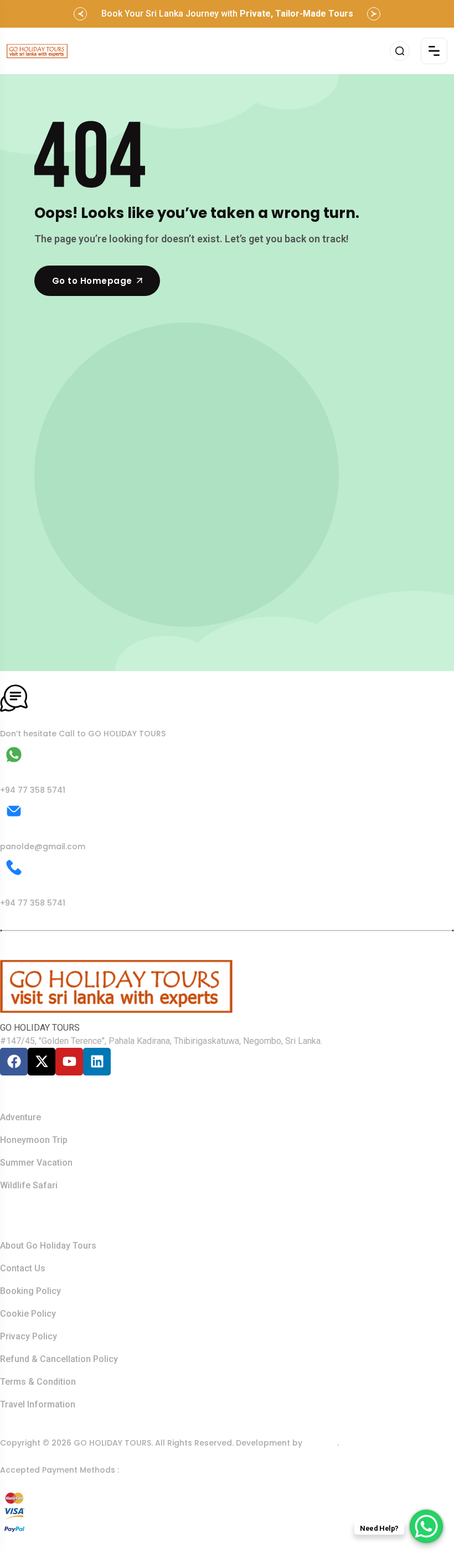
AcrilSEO (321, 1442)
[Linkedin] (97, 1061)
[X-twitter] (41, 1061)
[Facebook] (14, 1061)
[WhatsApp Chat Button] (426, 1526)
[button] (80, 13)
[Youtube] (69, 1061)
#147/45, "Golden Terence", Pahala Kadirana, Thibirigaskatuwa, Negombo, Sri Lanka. (161, 1041)
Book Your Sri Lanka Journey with (227, 13)
